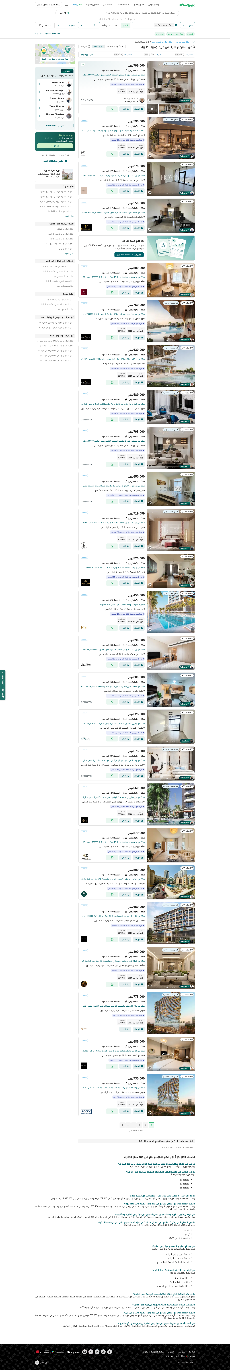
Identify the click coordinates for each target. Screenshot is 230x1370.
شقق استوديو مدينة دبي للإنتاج (61, 239)
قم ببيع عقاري (139, 5)
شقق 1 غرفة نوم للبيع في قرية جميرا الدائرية (56, 192)
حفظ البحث (39, 33)
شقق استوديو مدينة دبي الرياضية (60, 234)
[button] (187, 25)
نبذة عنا (192, 1352)
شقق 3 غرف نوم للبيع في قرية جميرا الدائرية (56, 202)
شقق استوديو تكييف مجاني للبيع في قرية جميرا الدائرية (55, 327)
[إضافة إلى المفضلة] (150, 100)
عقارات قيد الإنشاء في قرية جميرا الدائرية (58, 271)
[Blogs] (77, 4)
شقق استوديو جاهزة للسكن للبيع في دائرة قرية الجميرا (176, 1147)
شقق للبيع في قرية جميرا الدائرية (60, 211)
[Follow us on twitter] (103, 1351)
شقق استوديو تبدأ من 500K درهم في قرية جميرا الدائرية (55, 351)
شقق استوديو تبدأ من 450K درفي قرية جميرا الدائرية (55, 341)
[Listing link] (137, 87)
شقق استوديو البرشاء (65, 229)
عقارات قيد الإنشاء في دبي (63, 276)
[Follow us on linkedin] (97, 1351)
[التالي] (122, 1125)
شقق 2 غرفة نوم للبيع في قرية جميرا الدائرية (56, 197)
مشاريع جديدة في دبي (65, 286)
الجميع (125, 25)
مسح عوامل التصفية (52, 33)
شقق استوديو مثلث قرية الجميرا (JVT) (58, 244)
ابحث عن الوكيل (153, 5)
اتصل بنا (171, 1352)
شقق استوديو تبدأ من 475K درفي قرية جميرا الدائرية (55, 346)
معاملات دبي (107, 5)
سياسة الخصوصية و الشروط (153, 1352)
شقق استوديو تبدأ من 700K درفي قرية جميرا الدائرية (55, 360)
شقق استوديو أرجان (66, 249)
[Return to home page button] (186, 5)
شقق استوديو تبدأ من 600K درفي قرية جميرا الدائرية (55, 356)
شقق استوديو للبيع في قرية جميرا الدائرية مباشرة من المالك (55, 323)
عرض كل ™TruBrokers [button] (55, 125)
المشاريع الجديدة (92, 5)
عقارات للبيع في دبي (65, 309)
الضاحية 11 (158, 54)
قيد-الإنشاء (106, 25)
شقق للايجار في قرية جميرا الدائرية (60, 299)
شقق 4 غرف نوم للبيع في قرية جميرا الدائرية (56, 206)
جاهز (116, 25)
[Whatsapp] (112, 109)
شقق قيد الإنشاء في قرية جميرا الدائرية (58, 266)
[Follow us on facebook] (109, 1351)
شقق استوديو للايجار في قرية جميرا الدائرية (57, 304)
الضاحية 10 (189, 54)
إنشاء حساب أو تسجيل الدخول (48, 5)
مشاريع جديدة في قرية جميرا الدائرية (59, 281)
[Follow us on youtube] (84, 1351)
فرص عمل (181, 1352)
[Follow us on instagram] (90, 1351)
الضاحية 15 (128, 54)
